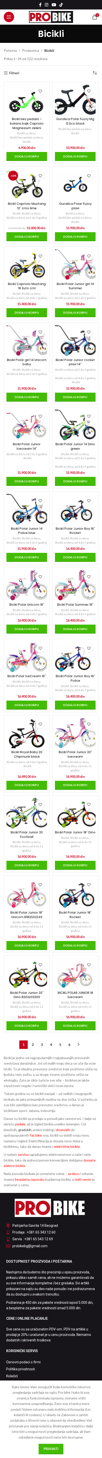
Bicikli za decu (26, 133)
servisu (23, 1154)
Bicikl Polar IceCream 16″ (26, 676)
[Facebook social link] (40, 4)
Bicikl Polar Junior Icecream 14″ (27, 446)
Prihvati (51, 1449)
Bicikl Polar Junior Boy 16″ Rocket (75, 530)
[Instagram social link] (46, 4)
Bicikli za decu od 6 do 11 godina (75, 768)
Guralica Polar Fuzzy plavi (75, 206)
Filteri (14, 73)
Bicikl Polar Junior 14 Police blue (27, 530)
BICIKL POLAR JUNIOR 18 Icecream (75, 995)
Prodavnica (30, 50)
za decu (73, 1173)
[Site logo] (51, 16)
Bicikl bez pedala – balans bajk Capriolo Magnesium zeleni (27, 123)
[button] (26, 156)
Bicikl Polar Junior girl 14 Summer (75, 286)
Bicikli (27, 142)
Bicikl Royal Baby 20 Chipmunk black (26, 754)
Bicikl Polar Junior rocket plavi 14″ (75, 362)
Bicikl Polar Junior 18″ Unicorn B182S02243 (26, 914)
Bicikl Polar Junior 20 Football (27, 834)
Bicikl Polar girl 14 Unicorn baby (27, 362)
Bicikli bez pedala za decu (26, 137)
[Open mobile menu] (9, 17)
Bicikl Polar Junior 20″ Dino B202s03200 (27, 995)
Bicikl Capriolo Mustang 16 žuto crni (27, 286)
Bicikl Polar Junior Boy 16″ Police (75, 678)
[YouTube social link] (54, 4)
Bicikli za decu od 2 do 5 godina (27, 217)
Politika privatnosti (20, 1369)
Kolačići (12, 1376)
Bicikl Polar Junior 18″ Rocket (75, 914)
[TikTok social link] (61, 4)
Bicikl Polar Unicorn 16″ (26, 604)
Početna (10, 50)
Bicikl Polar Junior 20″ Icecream (75, 754)
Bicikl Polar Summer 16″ (75, 604)
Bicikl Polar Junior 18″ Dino (75, 832)
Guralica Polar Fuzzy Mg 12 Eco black (75, 121)
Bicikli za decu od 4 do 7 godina (27, 298)
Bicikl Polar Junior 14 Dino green (75, 446)
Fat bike (36, 1135)
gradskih (24, 1130)
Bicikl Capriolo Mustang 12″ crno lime (27, 206)
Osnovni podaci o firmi (23, 1362)
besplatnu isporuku (30, 1179)
